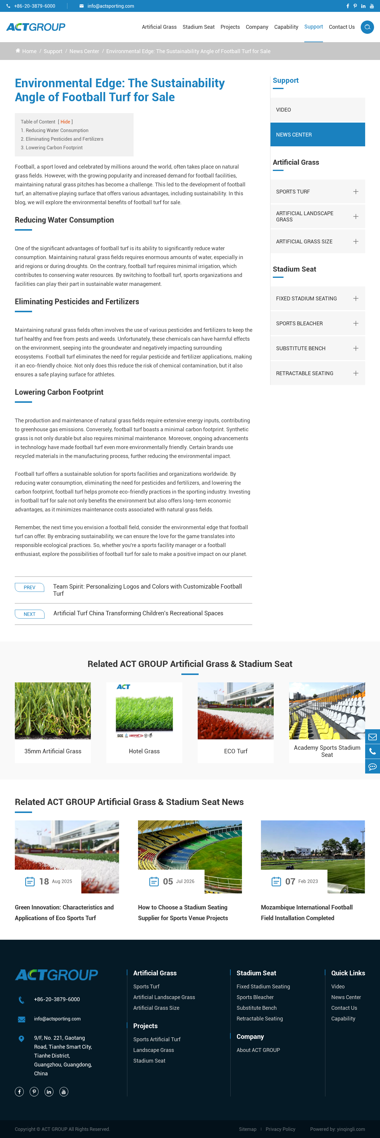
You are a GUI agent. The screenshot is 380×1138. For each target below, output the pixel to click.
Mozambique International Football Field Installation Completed (307, 913)
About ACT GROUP (258, 1050)
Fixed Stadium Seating (306, 298)
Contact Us (342, 27)
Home (29, 51)
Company (257, 27)
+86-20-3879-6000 (30, 6)
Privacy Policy (280, 1129)
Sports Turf (293, 191)
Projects (230, 27)
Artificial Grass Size (304, 241)
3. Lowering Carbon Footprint (52, 147)
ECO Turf (236, 751)
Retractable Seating (304, 373)
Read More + (100, 881)
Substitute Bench (301, 348)
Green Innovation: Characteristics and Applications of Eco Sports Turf (64, 913)
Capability (286, 27)
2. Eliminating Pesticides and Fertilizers (62, 139)
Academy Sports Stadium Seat (327, 751)
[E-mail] (372, 736)
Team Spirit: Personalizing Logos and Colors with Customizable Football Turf (147, 590)
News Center (84, 51)
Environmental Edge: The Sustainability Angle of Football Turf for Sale (188, 51)
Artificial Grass (159, 27)
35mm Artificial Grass (52, 751)
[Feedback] (372, 766)
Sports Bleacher (299, 323)
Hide (65, 122)
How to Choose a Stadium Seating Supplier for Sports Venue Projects (183, 913)
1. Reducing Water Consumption (54, 130)
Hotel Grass (144, 751)
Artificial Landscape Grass (304, 216)
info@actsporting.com (106, 6)
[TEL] (372, 751)
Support (313, 26)
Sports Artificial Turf (156, 1039)
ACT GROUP (54, 1129)
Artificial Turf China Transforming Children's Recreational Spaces (138, 613)
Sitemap (247, 1129)
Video (283, 110)
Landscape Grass (153, 1050)
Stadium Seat (199, 27)
